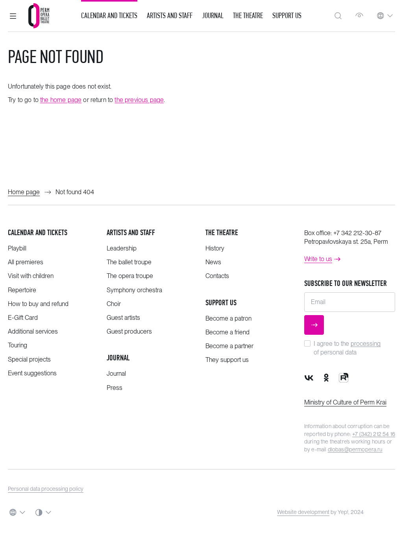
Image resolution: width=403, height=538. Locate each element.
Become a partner (229, 346)
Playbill (17, 248)
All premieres (25, 262)
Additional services (33, 331)
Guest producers (129, 331)
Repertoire (22, 290)
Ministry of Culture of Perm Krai (345, 402)
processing (366, 343)
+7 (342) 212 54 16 (373, 434)
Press (114, 387)
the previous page (139, 100)
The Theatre (248, 16)
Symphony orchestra (134, 290)
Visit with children (31, 276)
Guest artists (123, 317)
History (214, 248)
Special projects (29, 359)
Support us (286, 16)
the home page (60, 100)
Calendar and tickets (37, 232)
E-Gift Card (23, 317)
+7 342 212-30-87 (357, 233)
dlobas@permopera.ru (355, 449)
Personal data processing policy (45, 489)
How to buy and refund (38, 304)
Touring (17, 345)
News (213, 262)
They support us (227, 360)
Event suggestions (32, 373)
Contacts (217, 276)
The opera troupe (130, 276)
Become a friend (227, 332)
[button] (13, 16)
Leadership (122, 248)
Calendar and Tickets (109, 16)
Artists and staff (131, 232)
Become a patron (228, 318)
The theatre (221, 232)
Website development (303, 512)
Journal (213, 16)
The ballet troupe (129, 262)
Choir (114, 304)
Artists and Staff (169, 16)
